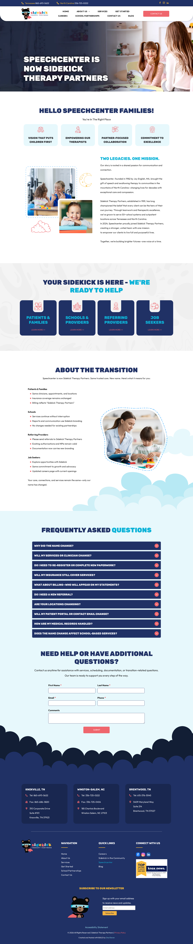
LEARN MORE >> (38, 330)
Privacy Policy (120, 932)
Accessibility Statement (96, 927)
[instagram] (163, 3)
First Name (54, 685)
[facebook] (160, 3)
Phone (100, 697)
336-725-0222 (81, 3)
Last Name (103, 685)
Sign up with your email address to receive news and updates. (118, 900)
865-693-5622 (42, 3)
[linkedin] (167, 3)
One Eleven (110, 937)
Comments (54, 710)
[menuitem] (66, 11)
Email (51, 697)
